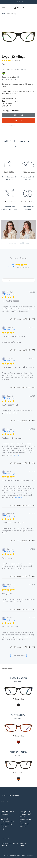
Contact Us (23, 826)
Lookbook (4, 819)
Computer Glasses (7, 812)
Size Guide (4, 814)
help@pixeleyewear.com (9, 843)
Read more (17, 455)
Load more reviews (18, 655)
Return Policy (24, 824)
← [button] (8, 699)
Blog (2, 829)
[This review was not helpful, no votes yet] (33, 319)
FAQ (21, 821)
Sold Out (18, 115)
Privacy (23, 855)
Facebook (23, 846)
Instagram (23, 843)
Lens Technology (6, 824)
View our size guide (8, 125)
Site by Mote (30, 855)
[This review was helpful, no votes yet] (29, 319)
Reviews (4, 826)
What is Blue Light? (7, 821)
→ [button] (28, 699)
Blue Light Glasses (26, 812)
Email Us (4, 846)
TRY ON (18, 120)
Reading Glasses (25, 819)
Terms (19, 855)
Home (3, 14)
